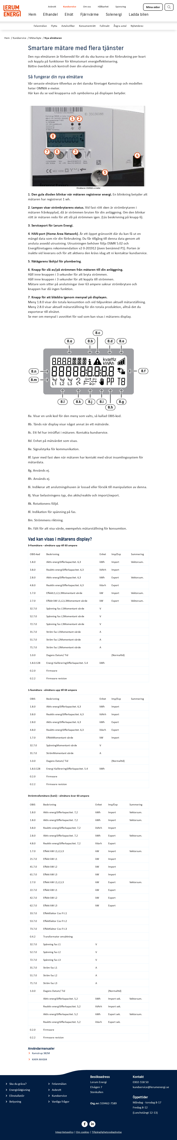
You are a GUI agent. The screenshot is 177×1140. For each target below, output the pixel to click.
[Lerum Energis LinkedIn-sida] (92, 1124)
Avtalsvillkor (68, 26)
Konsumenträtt (87, 26)
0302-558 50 (140, 1082)
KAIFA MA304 (39, 1059)
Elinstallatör (16, 1096)
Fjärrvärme (89, 14)
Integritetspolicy (64, 1132)
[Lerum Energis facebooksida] (85, 1124)
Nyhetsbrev (137, 26)
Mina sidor (153, 7)
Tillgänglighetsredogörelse (107, 1132)
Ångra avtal (120, 26)
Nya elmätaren (53, 38)
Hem (32, 14)
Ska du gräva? (17, 1084)
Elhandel (50, 14)
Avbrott (52, 6)
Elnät (69, 14)
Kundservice (69, 6)
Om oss (87, 6)
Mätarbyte (35, 38)
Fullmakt (104, 26)
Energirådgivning (19, 1090)
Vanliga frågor (60, 1101)
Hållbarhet (103, 6)
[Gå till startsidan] (12, 10)
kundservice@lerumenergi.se (151, 1087)
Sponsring (120, 6)
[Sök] (169, 7)
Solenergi (114, 14)
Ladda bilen (139, 14)
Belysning (15, 1101)
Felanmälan (40, 26)
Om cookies (82, 1132)
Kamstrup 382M (41, 1053)
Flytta (54, 26)
